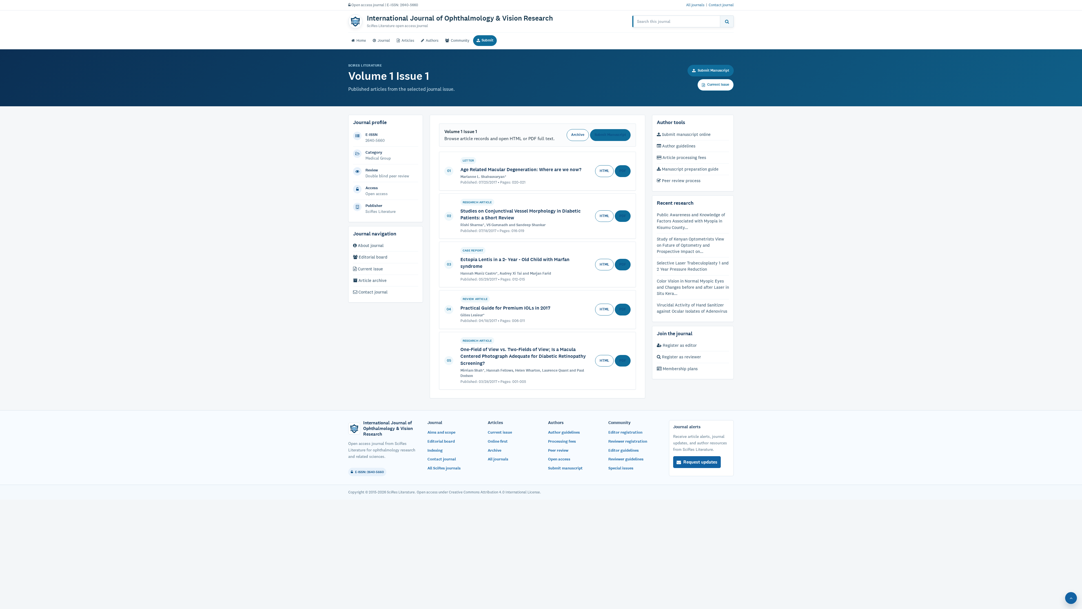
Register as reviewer (681, 356)
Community (460, 40)
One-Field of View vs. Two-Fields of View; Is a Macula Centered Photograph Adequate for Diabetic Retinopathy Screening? (523, 356)
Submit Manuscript (713, 70)
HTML (604, 170)
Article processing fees (683, 157)
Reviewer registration (627, 441)
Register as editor (679, 345)
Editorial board (372, 257)
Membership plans (680, 368)
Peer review (558, 450)
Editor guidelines (623, 450)
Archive (577, 134)
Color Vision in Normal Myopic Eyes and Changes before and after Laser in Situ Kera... (693, 287)
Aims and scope (441, 432)
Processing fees (562, 441)
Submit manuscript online (686, 134)
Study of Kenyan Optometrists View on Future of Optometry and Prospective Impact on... (690, 245)
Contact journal (721, 5)
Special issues (620, 468)
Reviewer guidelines (626, 459)
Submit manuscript (565, 468)
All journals (695, 5)
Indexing (435, 450)
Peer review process (680, 180)
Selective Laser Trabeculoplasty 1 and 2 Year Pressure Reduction (693, 266)
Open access (559, 459)
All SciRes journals (444, 468)
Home (361, 40)
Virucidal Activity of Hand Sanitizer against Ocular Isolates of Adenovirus (692, 308)
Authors (432, 40)
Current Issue (718, 84)
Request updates (700, 462)
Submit (487, 40)
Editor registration (625, 432)
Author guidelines (678, 146)
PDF (622, 170)
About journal (370, 245)
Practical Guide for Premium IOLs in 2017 (505, 308)
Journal (384, 40)
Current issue (370, 269)
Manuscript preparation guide (690, 169)
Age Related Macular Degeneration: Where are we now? (520, 169)
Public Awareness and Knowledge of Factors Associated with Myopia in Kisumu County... (691, 221)
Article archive (372, 280)
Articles (408, 40)
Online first (498, 441)
